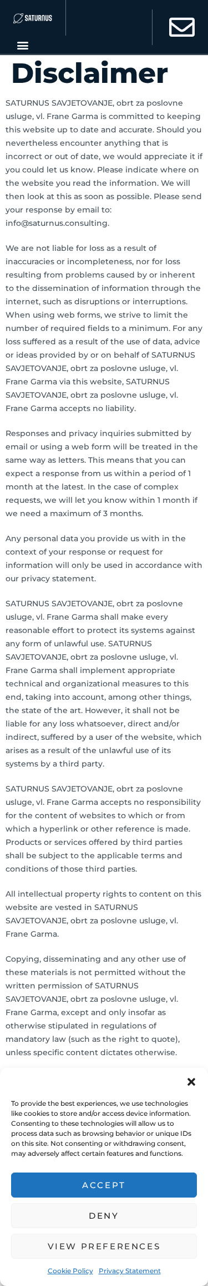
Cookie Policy (70, 1271)
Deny (104, 1215)
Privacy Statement (130, 1271)
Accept (104, 1185)
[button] (191, 1081)
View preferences (104, 1246)
